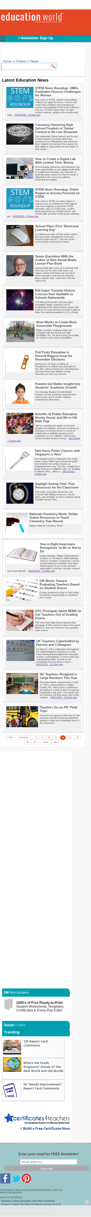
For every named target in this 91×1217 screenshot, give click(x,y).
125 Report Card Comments (35, 1043)
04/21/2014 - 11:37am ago (63, 697)
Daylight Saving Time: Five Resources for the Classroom (57, 485)
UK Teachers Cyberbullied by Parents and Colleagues (57, 642)
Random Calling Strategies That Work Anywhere (28, 1200)
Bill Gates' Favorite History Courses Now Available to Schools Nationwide (55, 294)
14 (77, 737)
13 (70, 737)
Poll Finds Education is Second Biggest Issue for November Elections (53, 355)
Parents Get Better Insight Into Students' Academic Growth (57, 385)
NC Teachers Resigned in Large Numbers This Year (58, 676)
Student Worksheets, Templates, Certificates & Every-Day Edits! (40, 1006)
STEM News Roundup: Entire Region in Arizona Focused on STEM (57, 193)
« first (10, 737)
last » (56, 742)
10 (48, 737)
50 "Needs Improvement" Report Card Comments (42, 1086)
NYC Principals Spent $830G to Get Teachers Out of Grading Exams (58, 614)
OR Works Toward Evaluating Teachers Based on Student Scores (60, 584)
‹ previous (23, 737)
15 (27, 742)
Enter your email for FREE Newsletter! (48, 1154)
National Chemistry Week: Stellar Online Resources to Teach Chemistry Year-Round (53, 517)
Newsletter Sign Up (37, 38)
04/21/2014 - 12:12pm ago (49, 664)
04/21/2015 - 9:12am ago (27, 115)
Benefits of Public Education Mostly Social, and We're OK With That (56, 417)
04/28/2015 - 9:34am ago (26, 216)
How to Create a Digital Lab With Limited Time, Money (55, 160)
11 (56, 737)
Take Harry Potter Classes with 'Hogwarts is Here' (57, 452)
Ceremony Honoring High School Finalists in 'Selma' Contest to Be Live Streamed (56, 128)
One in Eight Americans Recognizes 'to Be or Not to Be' (60, 547)
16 (35, 742)
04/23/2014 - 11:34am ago (41, 571)
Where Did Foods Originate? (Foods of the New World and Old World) (43, 1067)
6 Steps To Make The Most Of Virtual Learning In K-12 (31, 1204)
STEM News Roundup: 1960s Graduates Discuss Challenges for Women (58, 91)
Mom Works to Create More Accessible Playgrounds (56, 323)
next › (46, 742)
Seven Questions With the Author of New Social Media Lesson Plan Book (55, 259)
